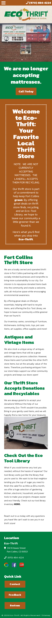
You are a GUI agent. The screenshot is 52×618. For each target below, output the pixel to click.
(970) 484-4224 (15, 557)
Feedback (15, 595)
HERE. (17, 504)
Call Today (26, 91)
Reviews (15, 605)
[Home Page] (26, 14)
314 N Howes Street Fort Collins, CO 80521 (17, 549)
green (18, 200)
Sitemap (46, 615)
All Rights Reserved (30, 615)
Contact (15, 584)
